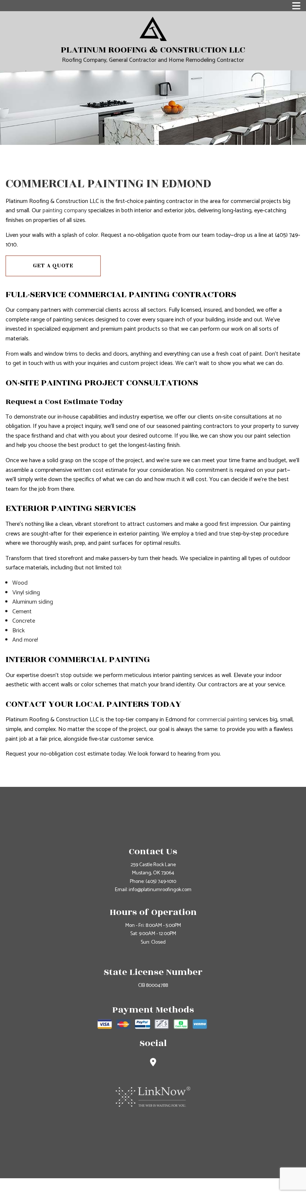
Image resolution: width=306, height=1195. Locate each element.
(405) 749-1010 (161, 881)
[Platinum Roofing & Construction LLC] (153, 28)
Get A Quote (53, 265)
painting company (65, 211)
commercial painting (222, 720)
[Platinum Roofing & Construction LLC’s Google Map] (153, 1063)
